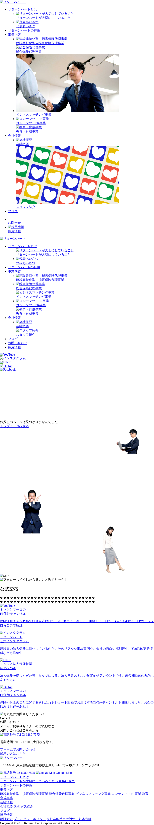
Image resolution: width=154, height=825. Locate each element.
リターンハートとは (22, 9)
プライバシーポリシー (30, 819)
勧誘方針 (6, 819)
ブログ (13, 211)
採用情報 (14, 347)
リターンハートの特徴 (24, 30)
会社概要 (7, 806)
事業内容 (14, 34)
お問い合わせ (17, 343)
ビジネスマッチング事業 (93, 793)
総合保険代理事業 (62, 793)
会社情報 (14, 135)
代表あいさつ (65, 781)
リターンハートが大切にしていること (27, 781)
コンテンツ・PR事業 (126, 793)
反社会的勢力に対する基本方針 (69, 819)
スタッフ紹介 (23, 806)
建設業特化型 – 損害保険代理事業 (24, 793)
